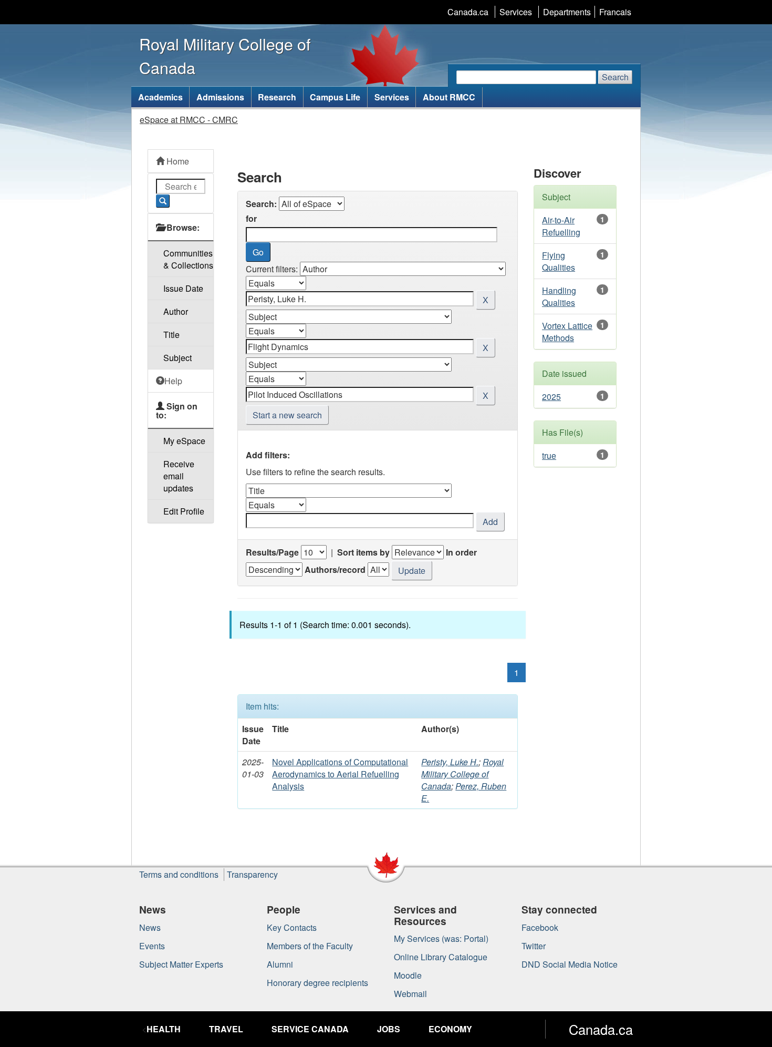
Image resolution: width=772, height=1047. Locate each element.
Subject (177, 358)
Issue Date (183, 288)
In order (461, 552)
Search (615, 77)
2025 (551, 397)
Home (176, 161)
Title (171, 335)
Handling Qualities (559, 296)
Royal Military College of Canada (462, 774)
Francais (615, 12)
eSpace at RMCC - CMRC (189, 120)
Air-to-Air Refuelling (561, 226)
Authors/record (335, 569)
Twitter (533, 946)
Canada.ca (467, 12)
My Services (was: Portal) (441, 938)
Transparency (252, 874)
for (251, 218)
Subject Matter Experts (181, 964)
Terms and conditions (178, 874)
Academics (160, 97)
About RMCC (449, 97)
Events (152, 946)
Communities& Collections (188, 259)
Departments (567, 12)
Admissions (220, 97)
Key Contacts (292, 927)
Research (277, 97)
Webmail (410, 994)
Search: (261, 204)
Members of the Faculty (310, 946)
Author (175, 311)
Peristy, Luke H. (449, 762)
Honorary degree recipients (317, 983)
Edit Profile (183, 511)
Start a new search (287, 415)
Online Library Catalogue (440, 957)
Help (173, 381)
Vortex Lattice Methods (567, 332)
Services (515, 12)
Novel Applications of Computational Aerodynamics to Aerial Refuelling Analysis (340, 774)
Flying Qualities (558, 261)
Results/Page (272, 552)
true (549, 455)
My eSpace (184, 441)
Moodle (408, 975)
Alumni (280, 964)
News (150, 927)
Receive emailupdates (178, 476)
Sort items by (363, 552)
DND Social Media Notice (569, 964)
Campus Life (335, 97)
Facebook (539, 927)
